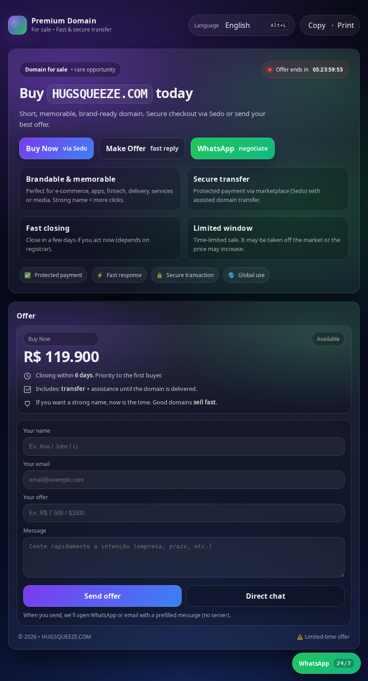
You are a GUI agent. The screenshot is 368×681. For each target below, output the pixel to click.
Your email (36, 464)
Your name (36, 431)
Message (34, 530)
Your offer (35, 497)
